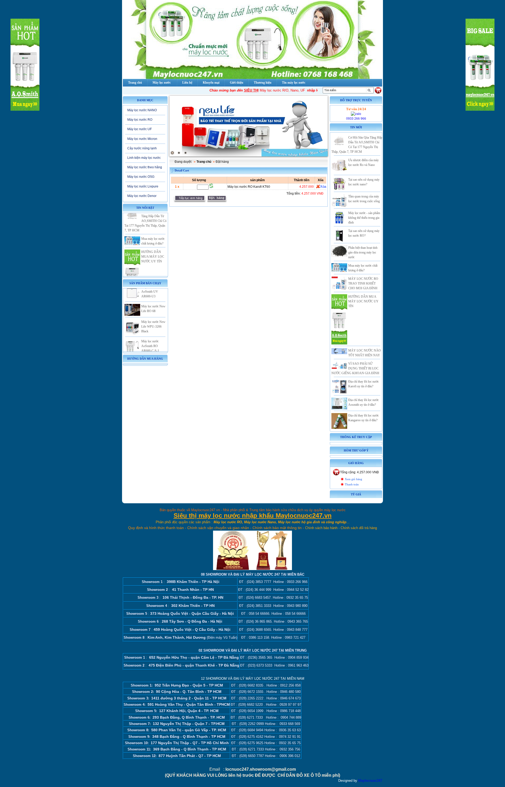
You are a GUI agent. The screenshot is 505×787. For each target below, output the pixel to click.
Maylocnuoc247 (370, 781)
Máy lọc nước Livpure (142, 186)
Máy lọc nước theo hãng (144, 167)
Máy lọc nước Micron (142, 139)
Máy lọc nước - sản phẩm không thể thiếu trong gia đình (364, 217)
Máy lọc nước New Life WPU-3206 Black (153, 316)
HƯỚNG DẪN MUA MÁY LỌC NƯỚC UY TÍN (152, 246)
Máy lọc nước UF (139, 129)
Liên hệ (187, 82)
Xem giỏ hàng (353, 479)
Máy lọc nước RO (139, 119)
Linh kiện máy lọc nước (144, 158)
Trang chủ (203, 162)
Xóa (323, 187)
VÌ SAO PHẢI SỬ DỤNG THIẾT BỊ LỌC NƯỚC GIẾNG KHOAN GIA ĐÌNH (355, 368)
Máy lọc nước (162, 82)
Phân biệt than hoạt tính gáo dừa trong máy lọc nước (362, 252)
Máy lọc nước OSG (140, 177)
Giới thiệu (236, 82)
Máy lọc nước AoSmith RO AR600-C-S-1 (150, 335)
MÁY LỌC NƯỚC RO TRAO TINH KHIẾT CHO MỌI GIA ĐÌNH (363, 283)
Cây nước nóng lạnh (142, 148)
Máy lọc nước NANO (142, 110)
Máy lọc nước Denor (141, 196)
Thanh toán (352, 484)
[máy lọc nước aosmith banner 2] (248, 126)
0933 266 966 (356, 118)
